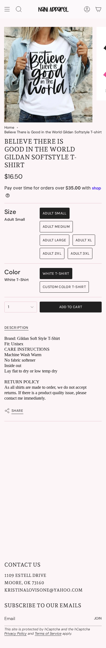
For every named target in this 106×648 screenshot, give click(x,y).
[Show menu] (7, 9)
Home (9, 127)
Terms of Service (48, 633)
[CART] (98, 9)
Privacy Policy (15, 633)
